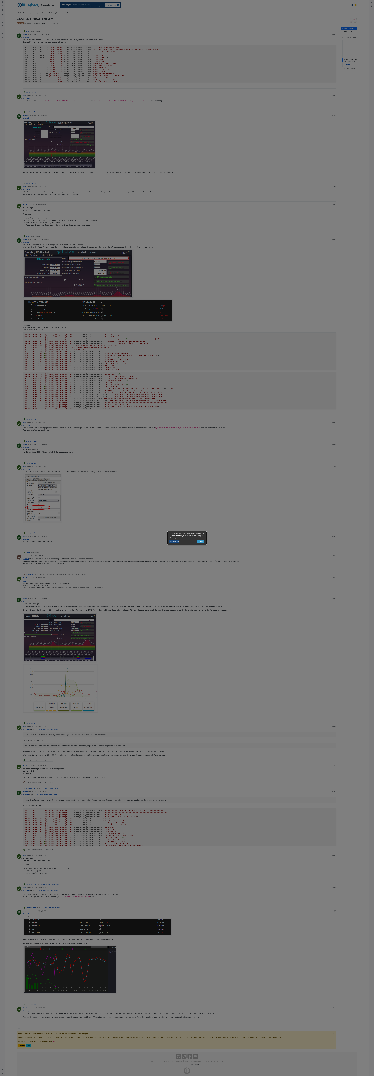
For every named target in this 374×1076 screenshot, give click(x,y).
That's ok (201, 541)
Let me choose (174, 541)
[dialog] (187, 538)
